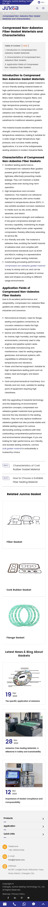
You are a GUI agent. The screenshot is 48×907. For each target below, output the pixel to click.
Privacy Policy (18, 894)
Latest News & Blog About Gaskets (24, 654)
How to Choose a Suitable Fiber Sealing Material (28, 480)
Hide (25, 45)
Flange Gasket (15, 638)
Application (9, 826)
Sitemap (6, 894)
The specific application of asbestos (22, 701)
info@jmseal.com (16, 859)
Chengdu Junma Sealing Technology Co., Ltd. (23, 886)
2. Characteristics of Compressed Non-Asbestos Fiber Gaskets (23, 59)
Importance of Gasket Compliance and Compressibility (24, 800)
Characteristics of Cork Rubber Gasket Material (26, 467)
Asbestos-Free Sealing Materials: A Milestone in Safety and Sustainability (23, 750)
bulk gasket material (12, 448)
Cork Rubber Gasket (19, 590)
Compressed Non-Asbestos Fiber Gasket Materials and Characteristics (21, 17)
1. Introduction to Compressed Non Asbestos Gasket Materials (21, 51)
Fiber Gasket (14, 542)
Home (8, 13)
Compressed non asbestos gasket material (25, 265)
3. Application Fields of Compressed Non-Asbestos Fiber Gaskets (21, 66)
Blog (17, 13)
